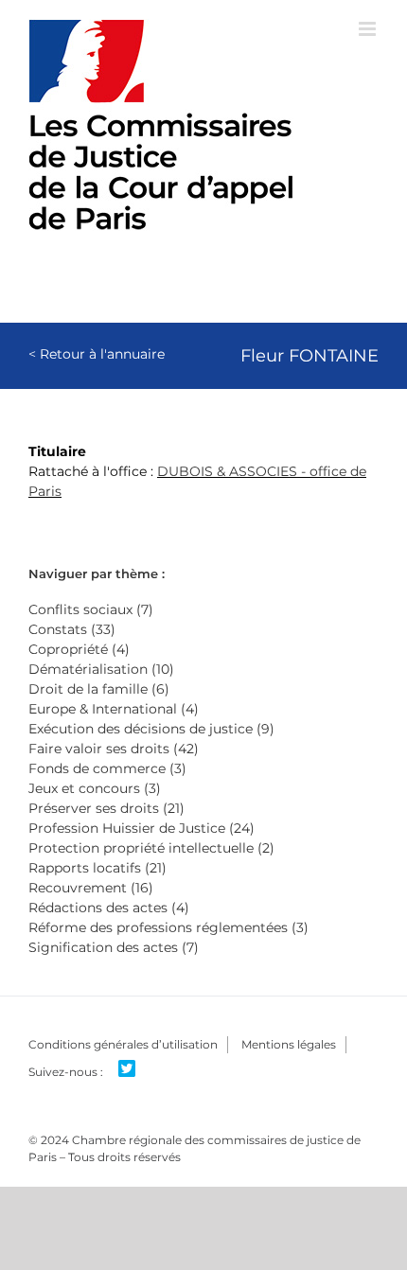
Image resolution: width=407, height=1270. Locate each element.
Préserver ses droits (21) (106, 808)
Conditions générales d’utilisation (123, 1044)
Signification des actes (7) (113, 947)
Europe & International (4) (113, 708)
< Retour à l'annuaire (96, 353)
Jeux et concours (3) (94, 788)
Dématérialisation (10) (101, 669)
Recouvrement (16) (90, 887)
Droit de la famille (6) (98, 688)
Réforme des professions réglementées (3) (168, 927)
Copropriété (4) (79, 649)
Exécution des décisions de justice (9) (151, 728)
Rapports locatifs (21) (97, 867)
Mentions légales (288, 1044)
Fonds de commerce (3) (107, 768)
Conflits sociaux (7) (90, 609)
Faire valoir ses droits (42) (113, 748)
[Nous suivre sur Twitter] (134, 1069)
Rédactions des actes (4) (108, 907)
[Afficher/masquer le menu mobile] (369, 29)
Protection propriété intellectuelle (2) (151, 847)
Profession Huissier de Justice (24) (141, 828)
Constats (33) (71, 629)
